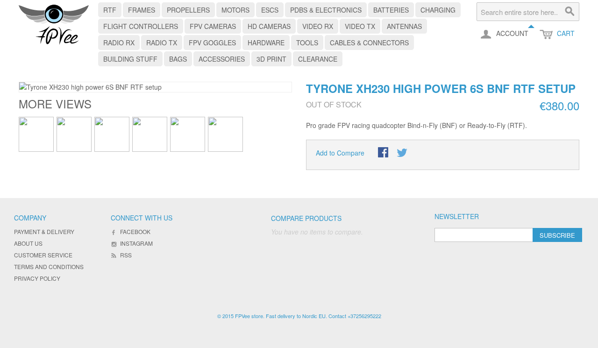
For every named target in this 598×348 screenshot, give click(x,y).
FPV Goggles (212, 42)
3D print (271, 59)
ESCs (269, 9)
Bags (178, 59)
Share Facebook (384, 153)
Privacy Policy (37, 278)
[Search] (570, 11)
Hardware (266, 42)
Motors (235, 9)
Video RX (317, 26)
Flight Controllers (140, 26)
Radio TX (161, 42)
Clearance (317, 59)
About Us (28, 243)
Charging (438, 9)
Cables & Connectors (369, 42)
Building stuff (130, 59)
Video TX (360, 26)
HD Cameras (269, 26)
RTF (109, 9)
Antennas (404, 26)
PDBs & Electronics (326, 9)
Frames (141, 9)
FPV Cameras (213, 26)
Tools (307, 42)
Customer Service (43, 255)
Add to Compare (340, 152)
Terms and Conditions (49, 266)
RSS (126, 255)
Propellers (188, 9)
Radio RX (119, 42)
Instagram (136, 243)
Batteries (391, 9)
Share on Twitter (403, 153)
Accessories (222, 59)
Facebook (135, 231)
